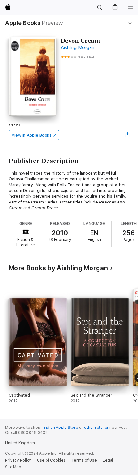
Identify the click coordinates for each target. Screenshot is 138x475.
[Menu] (130, 7)
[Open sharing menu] (127, 135)
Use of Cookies (51, 460)
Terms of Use (84, 460)
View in (32, 135)
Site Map (13, 467)
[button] (99, 7)
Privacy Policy (18, 460)
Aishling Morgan (77, 47)
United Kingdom (20, 443)
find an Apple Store (60, 427)
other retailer (96, 427)
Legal (108, 460)
